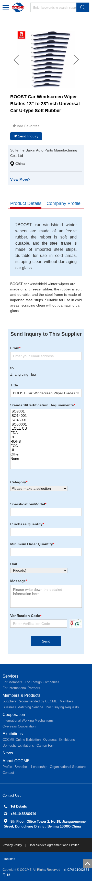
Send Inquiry (28, 136)
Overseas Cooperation (19, 726)
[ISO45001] (46, 420)
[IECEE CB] (46, 428)
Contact (8, 773)
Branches (22, 767)
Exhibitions (13, 734)
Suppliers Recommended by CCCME (30, 701)
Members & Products (21, 695)
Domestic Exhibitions (18, 745)
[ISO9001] (46, 411)
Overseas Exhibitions (59, 740)
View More (20, 179)
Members (67, 701)
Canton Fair (45, 745)
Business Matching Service (23, 707)
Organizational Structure (68, 767)
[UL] (46, 450)
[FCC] (46, 446)
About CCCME (16, 761)
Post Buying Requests (62, 707)
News (8, 753)
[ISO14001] (46, 416)
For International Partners (21, 688)
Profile (7, 767)
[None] (46, 458)
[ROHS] (46, 441)
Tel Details (18, 806)
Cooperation (14, 714)
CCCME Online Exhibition (22, 740)
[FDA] (46, 433)
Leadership (39, 767)
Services (10, 676)
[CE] (46, 437)
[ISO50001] (46, 424)
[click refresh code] (74, 623)
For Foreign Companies (42, 682)
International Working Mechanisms (28, 720)
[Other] (46, 454)
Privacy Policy (13, 845)
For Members (12, 682)
